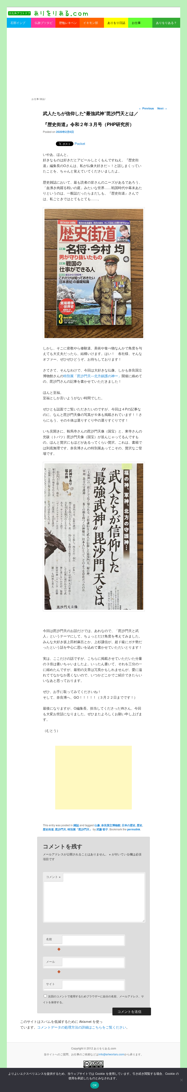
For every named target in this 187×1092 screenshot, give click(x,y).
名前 (53, 940)
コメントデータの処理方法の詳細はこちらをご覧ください (81, 1027)
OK (95, 1085)
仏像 (97, 825)
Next (162, 108)
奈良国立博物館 (110, 825)
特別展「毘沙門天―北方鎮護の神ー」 (92, 375)
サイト (50, 984)
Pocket (80, 143)
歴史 (139, 825)
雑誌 (76, 825)
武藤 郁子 (102, 829)
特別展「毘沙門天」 (80, 829)
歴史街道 (48, 829)
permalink (133, 829)
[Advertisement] (93, 62)
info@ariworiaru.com (111, 1054)
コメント (53, 877)
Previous (146, 108)
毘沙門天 (60, 829)
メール (53, 962)
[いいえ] (181, 1080)
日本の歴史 (128, 825)
